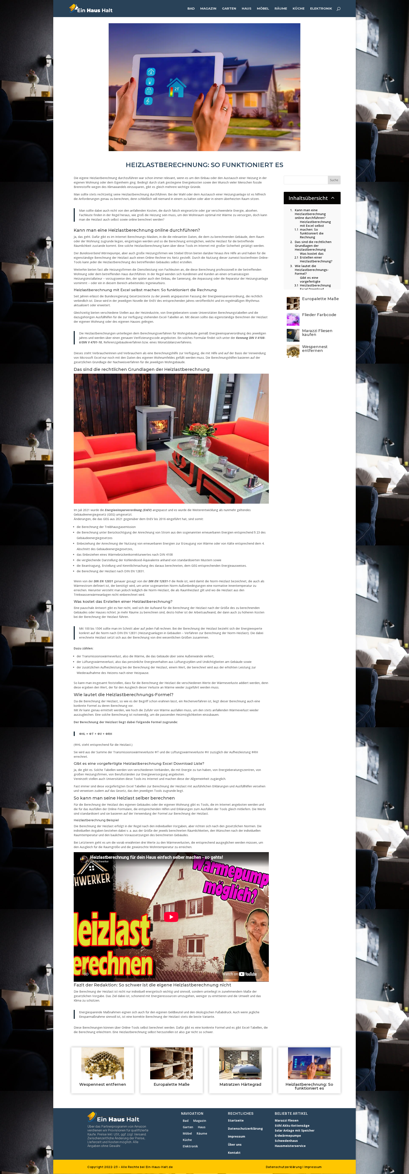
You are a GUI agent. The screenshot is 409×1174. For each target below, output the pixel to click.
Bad (191, 8)
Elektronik (321, 8)
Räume (281, 8)
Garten (229, 8)
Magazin (208, 8)
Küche (299, 8)
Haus (246, 8)
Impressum (313, 1167)
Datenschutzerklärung (284, 1167)
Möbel (263, 8)
